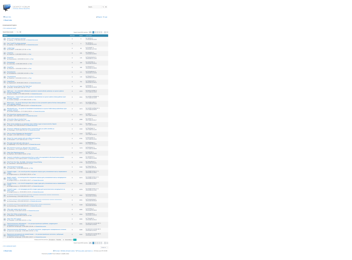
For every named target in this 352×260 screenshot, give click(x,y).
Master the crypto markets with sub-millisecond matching (23, 138)
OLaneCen (10, 57)
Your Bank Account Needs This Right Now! (19, 86)
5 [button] (101, 32)
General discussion (33, 40)
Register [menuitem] (100, 17)
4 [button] (99, 32)
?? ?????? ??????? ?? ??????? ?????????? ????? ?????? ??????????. (29, 204)
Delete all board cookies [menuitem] (68, 251)
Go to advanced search (10, 28)
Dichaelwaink (11, 62)
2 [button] (95, 32)
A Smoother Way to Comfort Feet (16, 119)
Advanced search (106, 7)
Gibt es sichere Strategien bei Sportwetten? (19, 133)
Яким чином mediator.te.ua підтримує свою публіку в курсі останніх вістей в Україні (31, 124)
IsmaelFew (10, 67)
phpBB (49, 253)
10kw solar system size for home (16, 209)
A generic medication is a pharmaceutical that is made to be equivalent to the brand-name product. (35, 157)
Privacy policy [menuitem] (81, 251)
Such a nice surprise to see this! (16, 38)
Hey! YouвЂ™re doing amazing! (16, 43)
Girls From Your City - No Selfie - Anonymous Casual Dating (24, 162)
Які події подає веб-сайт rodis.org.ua (18, 143)
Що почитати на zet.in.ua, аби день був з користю (22, 147)
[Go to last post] (92, 38)
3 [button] (97, 32)
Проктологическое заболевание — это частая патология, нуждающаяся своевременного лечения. (36, 229)
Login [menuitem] (105, 17)
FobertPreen (10, 81)
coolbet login (10, 48)
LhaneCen (10, 53)
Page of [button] (90, 32)
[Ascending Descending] (69, 239)
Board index (8, 251)
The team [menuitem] (57, 251)
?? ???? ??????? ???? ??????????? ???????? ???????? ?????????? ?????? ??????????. (34, 199)
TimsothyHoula (11, 76)
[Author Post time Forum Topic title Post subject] (60, 239)
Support (29, 135)
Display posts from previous (41, 239)
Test (30, 49)
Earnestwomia (11, 72)
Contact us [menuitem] (90, 251)
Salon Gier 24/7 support (14, 219)
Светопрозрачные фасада (15, 167)
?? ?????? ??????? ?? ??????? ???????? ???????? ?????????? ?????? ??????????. (33, 195)
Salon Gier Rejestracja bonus (15, 152)
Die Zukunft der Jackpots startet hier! (18, 114)
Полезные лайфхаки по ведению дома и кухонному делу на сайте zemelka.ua (30, 128)
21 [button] (105, 32)
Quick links (8, 17)
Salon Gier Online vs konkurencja (16, 214)
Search (103, 7)
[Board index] (10, 8)
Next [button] (107, 32)
